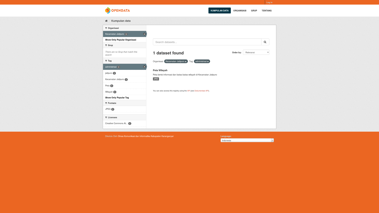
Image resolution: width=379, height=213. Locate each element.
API (188, 90)
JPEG (156, 79)
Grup (254, 10)
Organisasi (239, 10)
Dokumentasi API (201, 90)
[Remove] (185, 61)
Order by (236, 52)
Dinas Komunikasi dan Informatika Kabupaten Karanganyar (146, 136)
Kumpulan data (220, 10)
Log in (269, 2)
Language (226, 136)
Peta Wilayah (160, 70)
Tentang (267, 10)
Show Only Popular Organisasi (120, 39)
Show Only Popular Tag (117, 97)
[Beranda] (106, 20)
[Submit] (265, 41)
